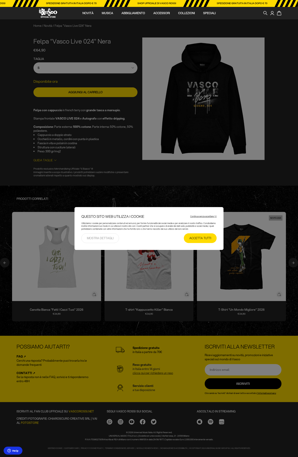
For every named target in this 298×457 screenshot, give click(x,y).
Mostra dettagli (100, 238)
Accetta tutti (200, 238)
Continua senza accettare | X (203, 216)
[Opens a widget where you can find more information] (12, 451)
